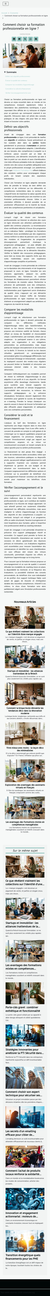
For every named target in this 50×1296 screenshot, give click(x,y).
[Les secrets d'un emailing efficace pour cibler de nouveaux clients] (25, 1117)
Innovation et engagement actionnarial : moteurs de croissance (22, 1216)
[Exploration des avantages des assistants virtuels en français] (25, 770)
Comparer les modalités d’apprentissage (19, 85)
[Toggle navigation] (5, 4)
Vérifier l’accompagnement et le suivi (18, 93)
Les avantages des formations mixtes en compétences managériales (25, 823)
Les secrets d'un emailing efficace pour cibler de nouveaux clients (21, 1134)
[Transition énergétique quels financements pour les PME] (25, 1241)
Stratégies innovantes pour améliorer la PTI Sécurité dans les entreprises (24, 1053)
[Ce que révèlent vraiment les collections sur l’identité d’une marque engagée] (25, 617)
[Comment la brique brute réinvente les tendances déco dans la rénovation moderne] (25, 694)
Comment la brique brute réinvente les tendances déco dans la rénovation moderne (25, 711)
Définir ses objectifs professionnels (17, 76)
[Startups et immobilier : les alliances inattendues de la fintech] (25, 657)
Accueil (4, 13)
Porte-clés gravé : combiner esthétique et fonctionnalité (23, 1008)
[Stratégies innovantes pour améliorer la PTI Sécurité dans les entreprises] (25, 1035)
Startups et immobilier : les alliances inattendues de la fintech (25, 672)
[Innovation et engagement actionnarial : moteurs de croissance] (25, 1198)
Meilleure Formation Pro (22, 170)
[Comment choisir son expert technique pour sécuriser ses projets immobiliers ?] (25, 1077)
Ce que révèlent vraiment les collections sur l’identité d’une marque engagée (25, 633)
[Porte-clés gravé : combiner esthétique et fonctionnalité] (25, 993)
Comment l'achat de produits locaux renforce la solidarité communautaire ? (23, 1174)
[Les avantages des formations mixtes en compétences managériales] (25, 808)
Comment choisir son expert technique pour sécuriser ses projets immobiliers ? (23, 1095)
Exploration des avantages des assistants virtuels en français (25, 786)
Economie (14, 13)
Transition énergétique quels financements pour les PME (23, 1256)
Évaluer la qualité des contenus (16, 81)
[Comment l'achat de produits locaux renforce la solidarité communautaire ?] (25, 1156)
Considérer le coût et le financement (17, 89)
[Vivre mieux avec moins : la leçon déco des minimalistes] (25, 733)
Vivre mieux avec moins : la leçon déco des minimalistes (25, 749)
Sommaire (11, 72)
